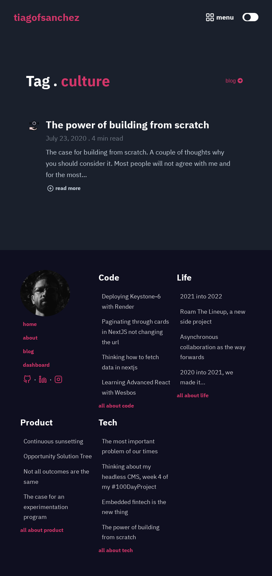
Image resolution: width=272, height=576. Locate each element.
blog (231, 81)
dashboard (36, 364)
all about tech (116, 550)
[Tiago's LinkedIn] (43, 379)
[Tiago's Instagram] (58, 379)
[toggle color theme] (250, 17)
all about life (193, 395)
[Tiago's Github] (27, 379)
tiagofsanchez (47, 17)
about (30, 337)
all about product (41, 530)
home (30, 324)
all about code (116, 405)
